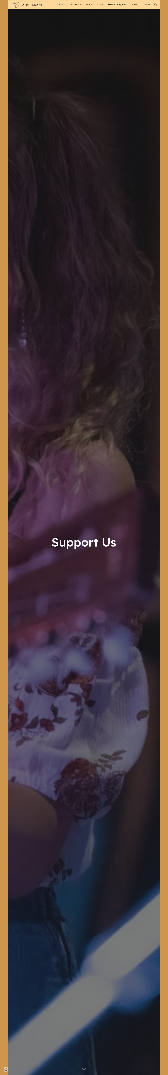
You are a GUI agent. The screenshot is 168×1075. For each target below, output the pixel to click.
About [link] (100, 4)
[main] (84, 542)
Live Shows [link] (75, 4)
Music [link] (89, 4)
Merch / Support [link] (117, 4)
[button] (156, 5)
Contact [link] (146, 4)
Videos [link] (134, 4)
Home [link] (62, 4)
